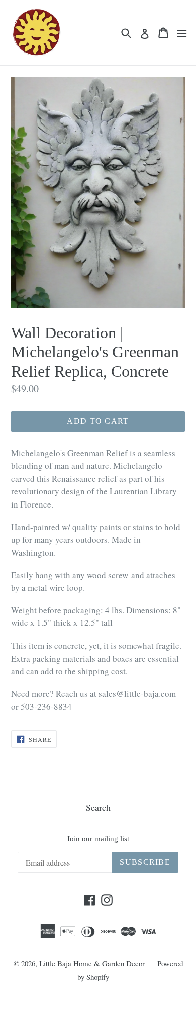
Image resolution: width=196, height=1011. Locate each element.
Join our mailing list (98, 839)
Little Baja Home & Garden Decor (92, 963)
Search (98, 807)
